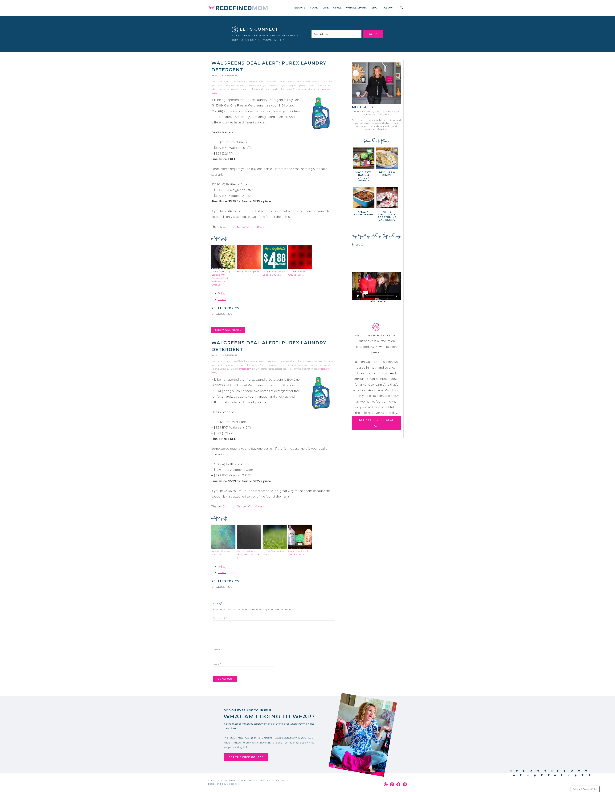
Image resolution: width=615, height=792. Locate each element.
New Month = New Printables (220, 553)
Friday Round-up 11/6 (248, 271)
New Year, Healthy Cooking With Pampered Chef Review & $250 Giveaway (220, 278)
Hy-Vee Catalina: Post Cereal (274, 553)
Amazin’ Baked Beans (363, 213)
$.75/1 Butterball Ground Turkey (296, 273)
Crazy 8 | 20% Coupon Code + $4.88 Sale (274, 273)
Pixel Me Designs (230, 784)
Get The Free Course (246, 757)
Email (222, 299)
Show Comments (228, 329)
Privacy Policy (281, 780)
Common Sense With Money (243, 227)
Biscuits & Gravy (387, 173)
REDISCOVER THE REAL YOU (376, 423)
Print (221, 293)
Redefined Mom (238, 8)
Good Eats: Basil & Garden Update (364, 176)
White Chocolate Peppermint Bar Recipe (387, 215)
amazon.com (245, 89)
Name (217, 649)
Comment (220, 618)
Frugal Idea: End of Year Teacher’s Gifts (298, 553)
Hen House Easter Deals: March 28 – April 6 (248, 554)
